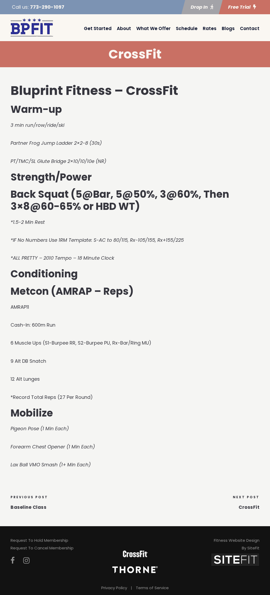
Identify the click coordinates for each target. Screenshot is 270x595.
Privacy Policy (114, 588)
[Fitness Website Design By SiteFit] (235, 559)
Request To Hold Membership (39, 540)
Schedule (186, 28)
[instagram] (26, 561)
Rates (209, 28)
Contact (249, 28)
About (124, 28)
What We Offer (153, 28)
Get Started (98, 28)
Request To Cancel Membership (42, 548)
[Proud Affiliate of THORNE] (135, 569)
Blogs (228, 28)
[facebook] (13, 561)
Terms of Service (152, 588)
